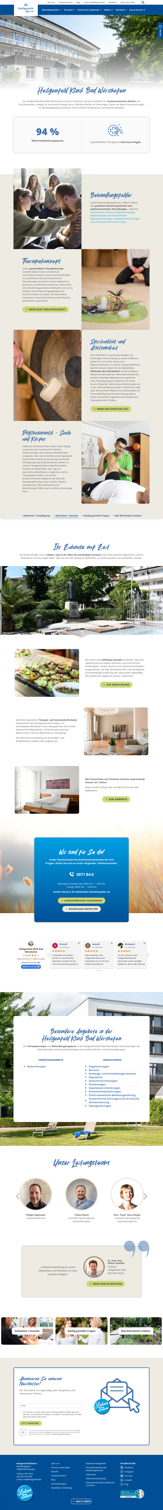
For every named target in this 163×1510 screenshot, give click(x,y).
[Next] (147, 955)
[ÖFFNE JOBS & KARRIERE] (145, 9)
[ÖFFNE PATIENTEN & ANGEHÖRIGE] (100, 9)
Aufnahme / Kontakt (67, 515)
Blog (53, 1479)
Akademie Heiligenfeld (96, 1463)
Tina (94, 944)
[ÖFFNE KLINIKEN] (112, 9)
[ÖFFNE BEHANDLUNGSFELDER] (60, 9)
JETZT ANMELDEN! (30, 1423)
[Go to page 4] (102, 970)
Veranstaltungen (58, 1483)
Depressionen (97, 212)
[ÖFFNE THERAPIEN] (74, 9)
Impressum (91, 1474)
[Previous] (49, 955)
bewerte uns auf (29, 966)
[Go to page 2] (98, 970)
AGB (48, 1434)
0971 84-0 (85, 874)
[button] (78, 631)
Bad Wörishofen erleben (128, 515)
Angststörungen (98, 215)
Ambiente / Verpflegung (37, 515)
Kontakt (54, 1471)
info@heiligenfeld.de (32, 1479)
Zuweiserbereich (58, 1475)
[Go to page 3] (100, 970)
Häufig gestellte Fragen (96, 515)
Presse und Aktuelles (60, 1467)
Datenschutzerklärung (96, 1478)
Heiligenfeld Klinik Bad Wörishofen (31, 950)
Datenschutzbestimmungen (61, 1434)
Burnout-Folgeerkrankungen (120, 212)
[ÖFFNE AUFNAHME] (126, 9)
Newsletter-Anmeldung (61, 1487)
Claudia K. (64, 944)
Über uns (55, 1463)
